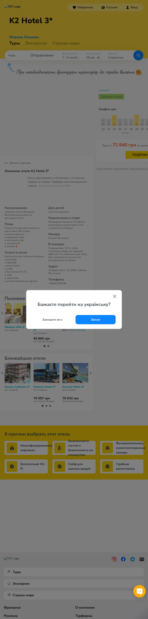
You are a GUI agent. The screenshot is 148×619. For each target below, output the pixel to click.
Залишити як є (52, 320)
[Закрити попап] (114, 296)
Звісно (95, 320)
